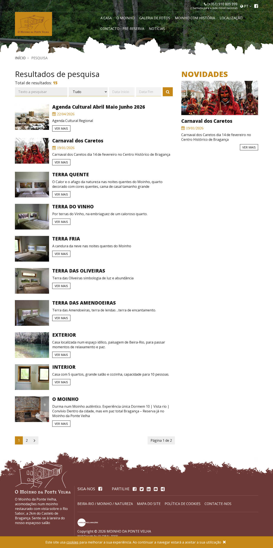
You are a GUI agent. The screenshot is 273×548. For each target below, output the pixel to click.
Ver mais (246, 147)
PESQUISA (39, 58)
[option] (216, 116)
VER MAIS (61, 128)
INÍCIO (20, 58)
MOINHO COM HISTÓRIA (195, 18)
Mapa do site (149, 503)
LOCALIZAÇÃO (231, 18)
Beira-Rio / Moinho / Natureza (105, 503)
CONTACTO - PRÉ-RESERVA (122, 28)
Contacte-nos (218, 503)
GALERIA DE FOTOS (154, 18)
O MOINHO (125, 18)
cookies (72, 542)
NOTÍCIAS (157, 28)
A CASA (106, 18)
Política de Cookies (182, 503)
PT (246, 6)
